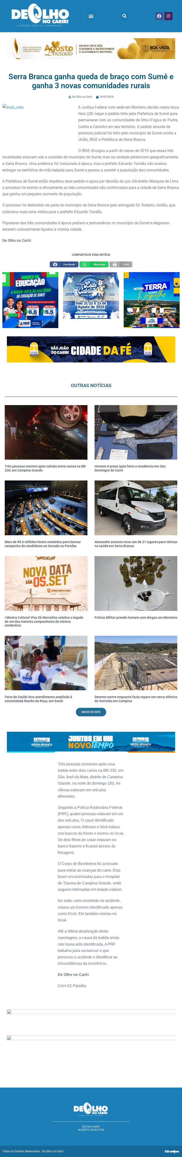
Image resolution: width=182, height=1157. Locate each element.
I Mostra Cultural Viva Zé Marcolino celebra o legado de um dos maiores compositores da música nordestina (44, 621)
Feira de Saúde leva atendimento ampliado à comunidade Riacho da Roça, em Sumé (38, 699)
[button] (91, 16)
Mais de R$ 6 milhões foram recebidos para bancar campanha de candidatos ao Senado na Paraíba (43, 544)
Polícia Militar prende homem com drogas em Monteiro (136, 617)
